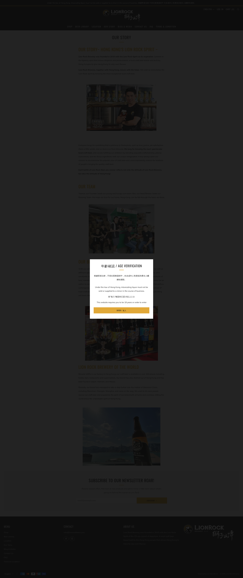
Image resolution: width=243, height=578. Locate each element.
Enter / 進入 (121, 310)
